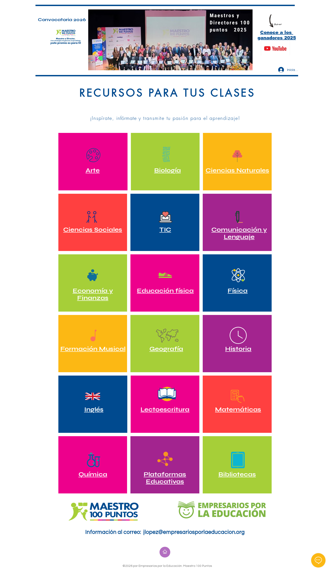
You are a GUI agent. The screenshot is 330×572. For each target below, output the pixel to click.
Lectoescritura (165, 409)
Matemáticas (238, 409)
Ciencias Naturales (237, 170)
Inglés (93, 409)
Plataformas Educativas (165, 478)
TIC (165, 229)
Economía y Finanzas (93, 294)
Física (238, 290)
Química (93, 474)
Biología (167, 170)
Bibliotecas (237, 474)
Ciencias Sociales (92, 229)
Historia (238, 348)
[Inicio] (165, 552)
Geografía (166, 348)
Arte (93, 170)
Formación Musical (92, 348)
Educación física (165, 290)
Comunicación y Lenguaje (239, 233)
